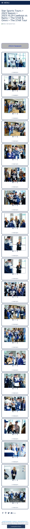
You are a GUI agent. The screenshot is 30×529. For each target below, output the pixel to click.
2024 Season (15, 45)
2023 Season (8, 13)
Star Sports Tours (11, 10)
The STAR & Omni (12, 19)
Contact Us (14, 521)
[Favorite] (15, 68)
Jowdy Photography (7, 521)
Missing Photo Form (23, 521)
